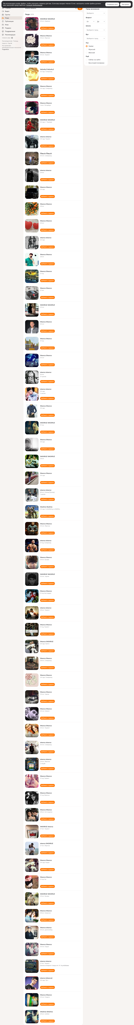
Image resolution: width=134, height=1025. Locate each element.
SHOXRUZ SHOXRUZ (47, 19)
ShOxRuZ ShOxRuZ (47, 69)
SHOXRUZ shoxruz (46, 827)
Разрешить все (112, 4)
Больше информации (34, 5)
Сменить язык (6, 38)
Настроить (125, 4)
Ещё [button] (9, 43)
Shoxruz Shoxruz (46, 36)
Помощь (15, 41)
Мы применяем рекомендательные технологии (11, 47)
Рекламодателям (7, 41)
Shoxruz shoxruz (46, 928)
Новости (4, 43)
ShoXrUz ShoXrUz (46, 507)
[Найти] (79, 8)
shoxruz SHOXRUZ (46, 843)
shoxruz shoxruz (45, 137)
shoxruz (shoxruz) (46, 978)
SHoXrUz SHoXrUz (46, 1012)
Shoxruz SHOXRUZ (46, 641)
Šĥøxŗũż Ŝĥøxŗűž (46, 153)
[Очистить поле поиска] (76, 8)
